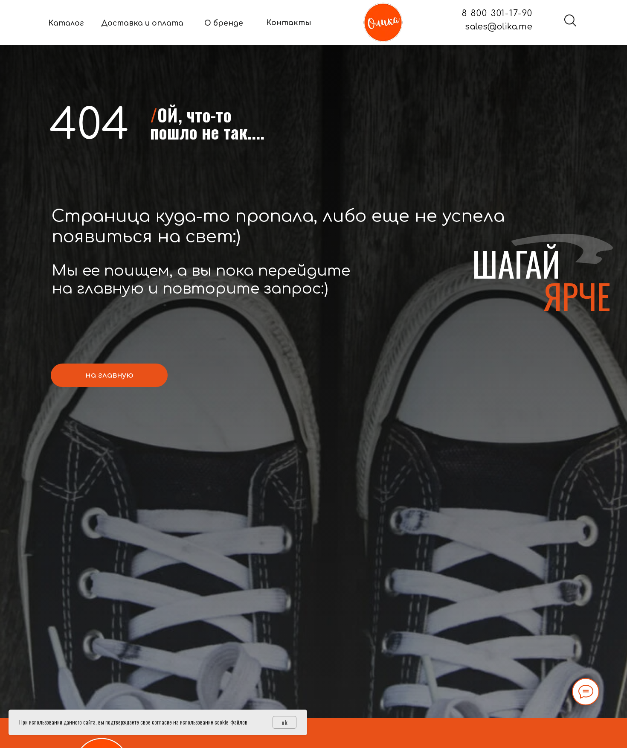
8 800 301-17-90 (497, 13)
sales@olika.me (498, 27)
